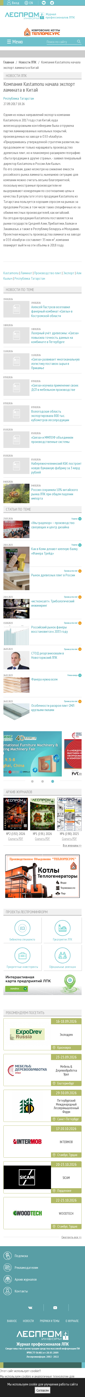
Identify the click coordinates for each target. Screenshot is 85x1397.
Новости (28, 1321)
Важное (12, 1321)
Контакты (21, 1291)
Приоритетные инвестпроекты (22, 967)
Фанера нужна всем (44, 679)
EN (31, 2)
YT (55, 1307)
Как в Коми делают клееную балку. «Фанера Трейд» (54, 551)
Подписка (21, 1255)
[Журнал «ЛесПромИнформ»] (42, 16)
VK (44, 3)
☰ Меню (15, 41)
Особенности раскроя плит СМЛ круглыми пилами (52, 707)
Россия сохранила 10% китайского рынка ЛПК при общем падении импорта (54, 494)
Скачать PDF (15, 839)
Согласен (42, 1390)
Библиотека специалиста (22, 939)
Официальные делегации (62, 967)
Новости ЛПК (27, 62)
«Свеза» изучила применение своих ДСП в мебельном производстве (54, 387)
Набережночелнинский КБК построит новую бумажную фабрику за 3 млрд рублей (56, 467)
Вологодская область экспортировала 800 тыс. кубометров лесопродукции (50, 415)
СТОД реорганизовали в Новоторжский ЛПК (47, 655)
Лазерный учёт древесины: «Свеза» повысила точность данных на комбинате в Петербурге (55, 337)
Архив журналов (26, 1279)
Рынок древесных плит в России (53, 575)
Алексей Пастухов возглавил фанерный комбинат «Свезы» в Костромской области (52, 311)
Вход (15, 2)
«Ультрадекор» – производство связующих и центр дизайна (53, 525)
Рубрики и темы (49, 1321)
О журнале (72, 1321)
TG (52, 3)
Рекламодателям (26, 1267)
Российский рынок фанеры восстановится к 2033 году (49, 629)
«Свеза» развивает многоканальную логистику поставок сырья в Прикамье (55, 363)
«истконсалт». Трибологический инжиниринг (52, 603)
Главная (8, 62)
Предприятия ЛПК (62, 939)
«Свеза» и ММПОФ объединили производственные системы (52, 439)
